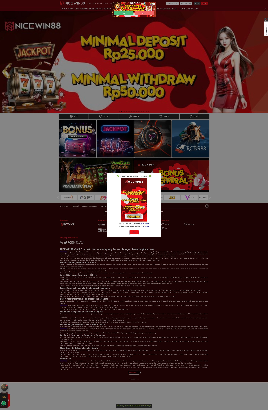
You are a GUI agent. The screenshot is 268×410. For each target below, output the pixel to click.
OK (134, 232)
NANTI (144, 13)
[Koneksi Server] (4, 387)
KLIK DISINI (145, 223)
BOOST (124, 13)
